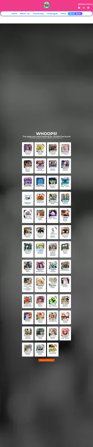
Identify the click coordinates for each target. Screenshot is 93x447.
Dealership (38, 13)
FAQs (63, 13)
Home (14, 13)
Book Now (75, 13)
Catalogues (52, 13)
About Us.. (25, 13)
